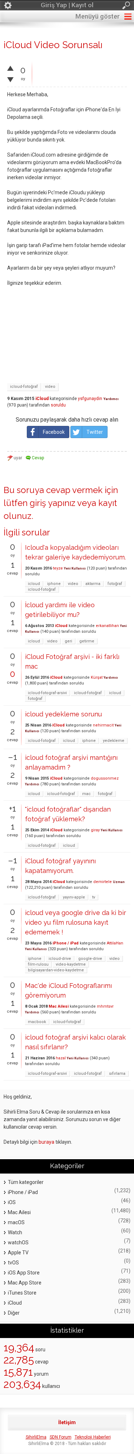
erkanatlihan (107, 625)
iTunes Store (22, 1293)
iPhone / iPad (66, 943)
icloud (34, 583)
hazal (61, 1058)
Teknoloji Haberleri (93, 1437)
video (50, 386)
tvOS (13, 1262)
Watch (15, 1232)
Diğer (14, 1313)
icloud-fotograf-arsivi (47, 693)
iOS (12, 1202)
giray (95, 830)
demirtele (102, 881)
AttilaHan (115, 943)
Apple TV (18, 1252)
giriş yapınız (52, 503)
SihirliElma (36, 1437)
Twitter (94, 432)
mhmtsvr (105, 1006)
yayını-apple (74, 897)
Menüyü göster (97, 16)
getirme (86, 641)
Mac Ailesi (59, 1006)
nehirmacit (103, 725)
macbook (37, 1021)
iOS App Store (24, 1273)
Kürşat (97, 677)
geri (68, 641)
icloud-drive (60, 958)
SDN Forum (60, 1437)
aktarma (92, 583)
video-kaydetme (71, 964)
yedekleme (113, 740)
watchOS (18, 1242)
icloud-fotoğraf (24, 386)
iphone (54, 583)
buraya (46, 1142)
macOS (16, 1222)
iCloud (42, 398)
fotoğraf (115, 583)
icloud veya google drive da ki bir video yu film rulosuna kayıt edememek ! (75, 922)
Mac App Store (24, 1283)
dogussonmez (105, 778)
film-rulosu (38, 964)
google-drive (90, 958)
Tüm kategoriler (26, 1182)
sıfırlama (117, 1073)
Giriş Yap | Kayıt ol (67, 5)
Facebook (54, 432)
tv (93, 897)
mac (86, 793)
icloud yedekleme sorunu (63, 714)
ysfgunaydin (90, 398)
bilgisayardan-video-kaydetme (56, 970)
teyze (58, 568)
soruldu (58, 405)
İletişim (67, 1422)
